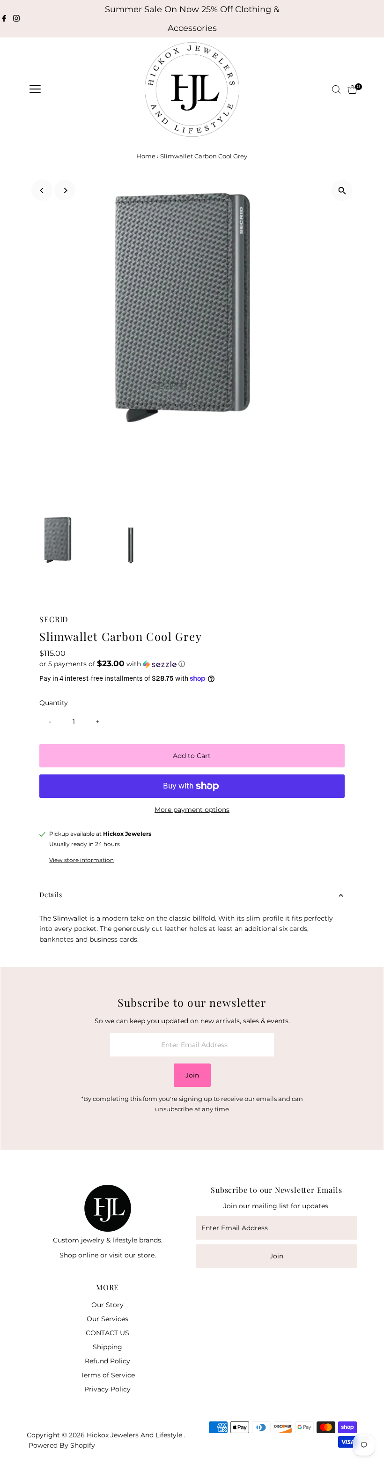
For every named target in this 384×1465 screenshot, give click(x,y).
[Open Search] (336, 89)
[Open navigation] (35, 89)
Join (192, 1075)
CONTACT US (107, 1333)
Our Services (107, 1319)
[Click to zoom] (342, 190)
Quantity (53, 703)
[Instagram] (16, 18)
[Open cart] (352, 89)
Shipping (107, 1347)
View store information (81, 860)
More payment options (192, 809)
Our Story (107, 1305)
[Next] (64, 190)
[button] (191, 664)
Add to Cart (192, 755)
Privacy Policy (107, 1389)
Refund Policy (107, 1361)
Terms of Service (108, 1375)
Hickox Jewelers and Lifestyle (135, 1435)
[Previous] (41, 190)
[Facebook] (4, 18)
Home (145, 156)
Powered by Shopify (62, 1445)
